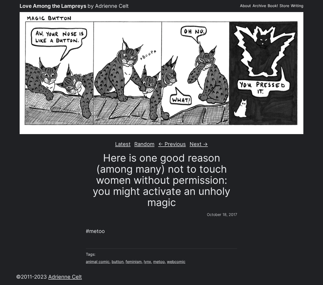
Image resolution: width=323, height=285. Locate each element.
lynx (147, 261)
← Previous (172, 144)
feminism (134, 261)
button (117, 261)
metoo (159, 261)
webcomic (176, 261)
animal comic (97, 261)
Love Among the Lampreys (53, 6)
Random (144, 144)
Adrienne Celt (65, 277)
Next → (199, 144)
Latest (123, 144)
